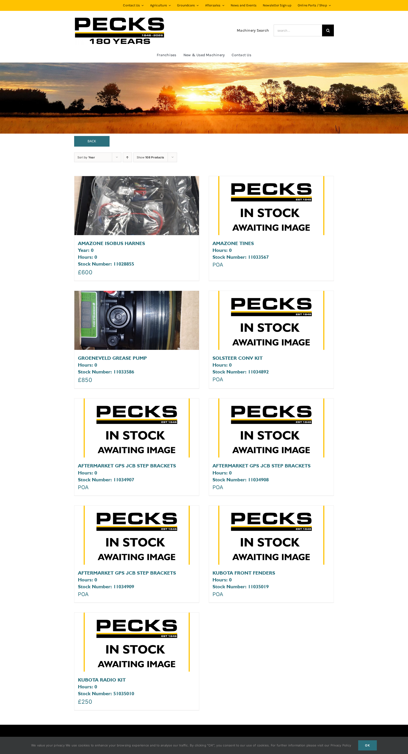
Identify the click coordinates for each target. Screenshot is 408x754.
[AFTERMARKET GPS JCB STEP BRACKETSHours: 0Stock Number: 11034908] (271, 427)
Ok (367, 745)
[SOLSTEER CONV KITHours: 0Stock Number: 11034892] (271, 320)
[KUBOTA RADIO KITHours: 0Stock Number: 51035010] (136, 642)
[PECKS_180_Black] (119, 17)
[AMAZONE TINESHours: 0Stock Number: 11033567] (271, 205)
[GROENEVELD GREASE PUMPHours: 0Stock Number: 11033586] (136, 320)
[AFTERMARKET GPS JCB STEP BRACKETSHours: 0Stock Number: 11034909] (136, 535)
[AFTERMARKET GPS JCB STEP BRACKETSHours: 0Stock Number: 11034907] (136, 427)
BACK (92, 141)
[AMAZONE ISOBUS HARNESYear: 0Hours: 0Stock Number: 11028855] (136, 205)
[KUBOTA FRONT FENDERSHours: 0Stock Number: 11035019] (271, 535)
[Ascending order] (127, 157)
